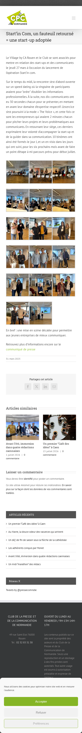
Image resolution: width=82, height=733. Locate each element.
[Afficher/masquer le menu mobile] (74, 18)
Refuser (41, 712)
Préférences (41, 723)
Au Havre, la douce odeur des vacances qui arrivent (35, 531)
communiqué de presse (20, 349)
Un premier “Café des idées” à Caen (56, 445)
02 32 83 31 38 (24, 642)
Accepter (41, 701)
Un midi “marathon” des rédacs (24, 564)
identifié (28, 478)
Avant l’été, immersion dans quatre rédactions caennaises (20, 447)
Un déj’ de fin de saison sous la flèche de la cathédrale (37, 540)
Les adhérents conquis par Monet (26, 548)
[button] (9, 437)
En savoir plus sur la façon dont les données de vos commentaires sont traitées (39, 489)
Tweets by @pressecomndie (21, 590)
